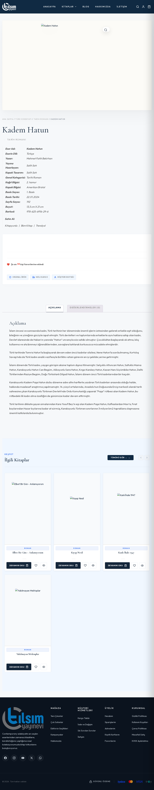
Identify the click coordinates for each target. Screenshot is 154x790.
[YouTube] (23, 758)
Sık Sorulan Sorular (87, 730)
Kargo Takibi (83, 718)
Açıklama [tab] (54, 307)
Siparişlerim (110, 722)
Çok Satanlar (57, 722)
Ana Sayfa (7, 119)
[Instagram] (14, 758)
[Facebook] (5, 758)
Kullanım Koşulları (140, 722)
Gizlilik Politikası (139, 716)
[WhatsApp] (40, 758)
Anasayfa (49, 6)
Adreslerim (110, 728)
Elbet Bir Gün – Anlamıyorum (27, 552)
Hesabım (109, 716)
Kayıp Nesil (77, 552)
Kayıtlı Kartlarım (112, 734)
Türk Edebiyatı (23, 119)
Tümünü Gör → (119, 457)
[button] (106, 29)
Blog (86, 6)
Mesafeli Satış (138, 734)
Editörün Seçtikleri (59, 728)
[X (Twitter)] (31, 758)
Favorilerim (110, 741)
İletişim (122, 6)
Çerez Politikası (139, 728)
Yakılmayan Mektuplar (28, 654)
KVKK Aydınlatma (140, 741)
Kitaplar (68, 6)
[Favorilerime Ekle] (36, 565)
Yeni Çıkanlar (57, 716)
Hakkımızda (103, 6)
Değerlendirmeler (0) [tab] (85, 307)
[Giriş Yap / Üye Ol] (143, 6)
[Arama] (137, 6)
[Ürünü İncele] (44, 565)
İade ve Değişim (85, 724)
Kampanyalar (57, 734)
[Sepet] (149, 6)
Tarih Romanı (41, 119)
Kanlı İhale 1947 (126, 552)
